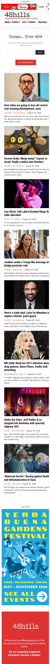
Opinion (7, 270)
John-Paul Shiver (18, 431)
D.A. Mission (16, 219)
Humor (7, 320)
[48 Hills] (25, 15)
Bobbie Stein (18, 270)
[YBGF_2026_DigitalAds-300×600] (26, 557)
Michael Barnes (20, 113)
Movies (7, 166)
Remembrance (10, 374)
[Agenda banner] (25, 7)
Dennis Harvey (18, 166)
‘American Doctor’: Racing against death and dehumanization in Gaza (26, 478)
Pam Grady (16, 484)
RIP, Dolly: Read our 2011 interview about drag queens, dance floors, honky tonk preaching (27, 367)
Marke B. (22, 374)
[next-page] (10, 498)
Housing (8, 113)
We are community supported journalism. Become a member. (24, 653)
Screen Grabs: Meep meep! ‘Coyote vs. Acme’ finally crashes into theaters (26, 160)
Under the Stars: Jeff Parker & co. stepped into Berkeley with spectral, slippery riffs (24, 423)
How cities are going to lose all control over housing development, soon (25, 107)
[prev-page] (6, 498)
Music (7, 219)
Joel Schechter (18, 320)
